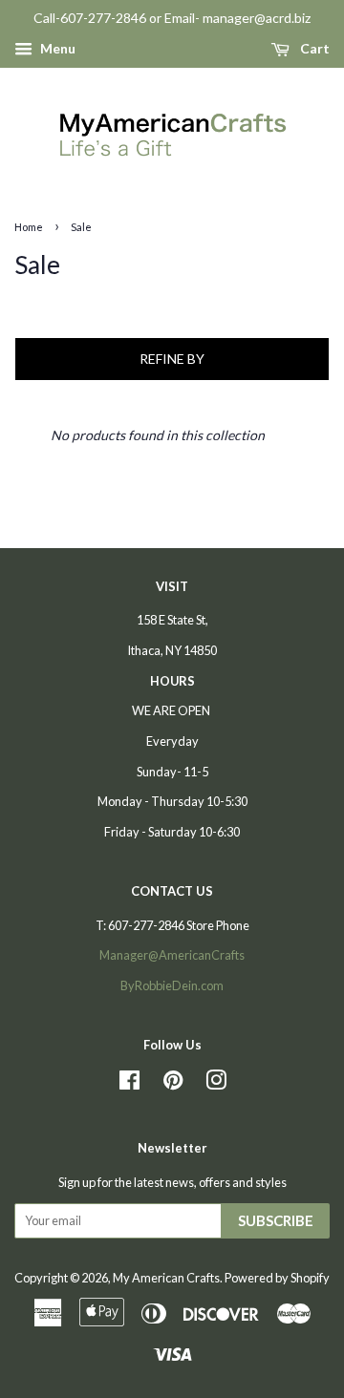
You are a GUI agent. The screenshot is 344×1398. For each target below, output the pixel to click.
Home (28, 227)
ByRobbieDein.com (172, 985)
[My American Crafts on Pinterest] (172, 1083)
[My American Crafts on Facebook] (129, 1083)
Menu (56, 48)
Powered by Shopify (277, 1277)
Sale (81, 227)
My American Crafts (166, 1277)
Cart (313, 48)
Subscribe (275, 1220)
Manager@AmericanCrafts (172, 955)
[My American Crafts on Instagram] (215, 1083)
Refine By (172, 358)
